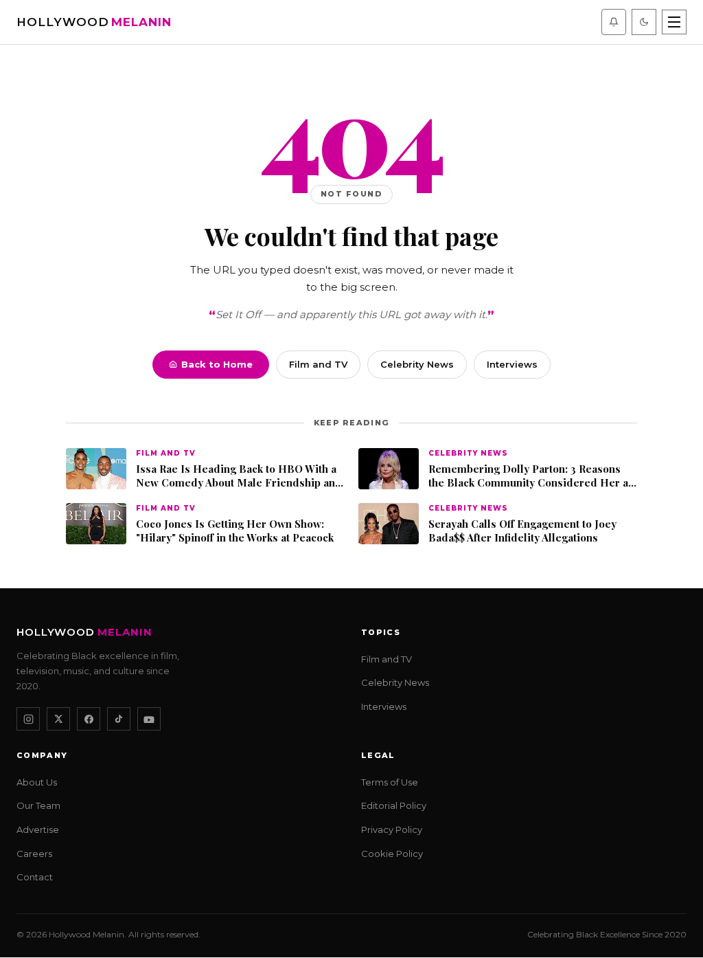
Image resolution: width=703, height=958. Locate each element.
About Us (36, 782)
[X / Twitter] (58, 719)
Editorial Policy (393, 806)
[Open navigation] (674, 22)
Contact (34, 877)
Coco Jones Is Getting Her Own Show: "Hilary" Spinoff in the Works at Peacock (235, 530)
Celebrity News (417, 364)
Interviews (512, 364)
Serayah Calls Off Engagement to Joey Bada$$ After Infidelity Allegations (522, 530)
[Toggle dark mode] (644, 22)
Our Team (38, 806)
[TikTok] (118, 719)
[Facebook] (88, 719)
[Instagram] (28, 719)
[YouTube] (149, 719)
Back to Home (217, 364)
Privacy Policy (391, 830)
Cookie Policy (392, 853)
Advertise (37, 830)
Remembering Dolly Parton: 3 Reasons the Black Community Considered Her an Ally (531, 476)
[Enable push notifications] (613, 22)
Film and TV (318, 364)
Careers (34, 853)
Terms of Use (389, 782)
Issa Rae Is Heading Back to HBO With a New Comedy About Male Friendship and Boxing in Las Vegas (239, 476)
